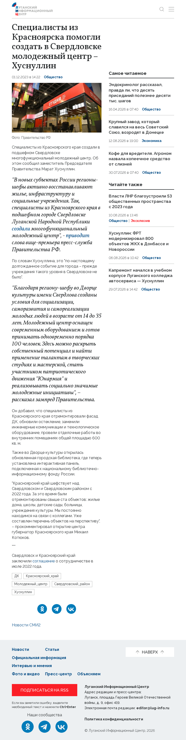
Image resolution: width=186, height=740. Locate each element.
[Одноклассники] (42, 609)
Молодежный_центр (30, 584)
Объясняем (89, 674)
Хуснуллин (23, 592)
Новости (20, 649)
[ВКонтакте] (71, 609)
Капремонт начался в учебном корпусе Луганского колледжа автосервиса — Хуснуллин (140, 275)
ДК (16, 576)
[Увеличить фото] (56, 107)
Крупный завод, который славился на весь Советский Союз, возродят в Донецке (138, 127)
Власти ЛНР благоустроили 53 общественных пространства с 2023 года (140, 201)
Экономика (152, 141)
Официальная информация (39, 657)
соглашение (43, 561)
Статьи (52, 649)
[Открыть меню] (171, 9)
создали (21, 229)
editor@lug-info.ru (152, 708)
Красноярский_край (42, 576)
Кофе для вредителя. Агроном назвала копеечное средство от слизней (140, 158)
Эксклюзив (140, 221)
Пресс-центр (58, 674)
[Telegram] (57, 609)
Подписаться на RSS (45, 690)
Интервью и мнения (32, 665)
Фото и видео (26, 674)
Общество (53, 77)
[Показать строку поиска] (161, 9)
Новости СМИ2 (26, 625)
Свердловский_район (72, 584)
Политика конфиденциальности (114, 719)
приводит (77, 236)
